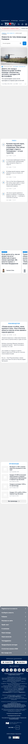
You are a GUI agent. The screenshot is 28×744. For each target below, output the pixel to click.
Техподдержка (6, 640)
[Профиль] (26, 24)
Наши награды (6, 632)
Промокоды (14, 20)
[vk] (7, 670)
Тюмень (4, 33)
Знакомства (22, 20)
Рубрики (4, 616)
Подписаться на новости (9, 608)
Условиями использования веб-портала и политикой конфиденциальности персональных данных (14, 706)
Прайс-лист (5, 624)
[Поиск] (19, 24)
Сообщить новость (8, 612)
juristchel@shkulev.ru (7, 692)
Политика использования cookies (14, 713)
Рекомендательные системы (14, 715)
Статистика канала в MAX (10, 649)
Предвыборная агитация (9, 645)
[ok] (11, 670)
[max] (19, 670)
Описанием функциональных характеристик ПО (14, 704)
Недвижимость (5, 20)
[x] (23, 670)
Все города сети (7, 653)
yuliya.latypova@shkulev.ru (15, 696)
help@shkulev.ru (21, 692)
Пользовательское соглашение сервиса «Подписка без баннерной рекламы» (14, 718)
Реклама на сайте (7, 620)
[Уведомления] (22, 24)
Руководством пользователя (14, 703)
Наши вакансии (6, 636)
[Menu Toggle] (2, 24)
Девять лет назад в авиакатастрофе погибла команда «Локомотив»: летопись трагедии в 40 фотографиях (11, 72)
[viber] (15, 670)
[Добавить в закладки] (25, 84)
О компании (5, 628)
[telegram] (3, 670)
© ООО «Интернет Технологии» (14, 733)
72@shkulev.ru (21, 689)
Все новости (10, 33)
